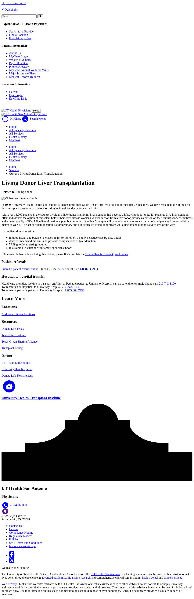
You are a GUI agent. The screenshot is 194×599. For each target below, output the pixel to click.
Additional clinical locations (18, 314)
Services (14, 170)
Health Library (18, 137)
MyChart (14, 140)
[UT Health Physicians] (16, 110)
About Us (15, 53)
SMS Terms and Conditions (25, 542)
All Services (16, 133)
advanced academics (53, 577)
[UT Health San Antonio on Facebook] (11, 555)
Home (12, 126)
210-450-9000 (18, 505)
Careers (13, 91)
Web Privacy (9, 584)
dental (154, 577)
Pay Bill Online (18, 63)
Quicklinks (11, 9)
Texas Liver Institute (14, 335)
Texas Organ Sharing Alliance (20, 341)
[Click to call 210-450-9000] (5, 505)
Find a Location (18, 34)
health (145, 577)
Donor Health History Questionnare (106, 254)
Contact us (15, 525)
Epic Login (16, 95)
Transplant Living (12, 348)
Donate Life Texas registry (17, 375)
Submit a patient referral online (20, 269)
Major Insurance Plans (22, 73)
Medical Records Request (24, 76)
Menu (36, 110)
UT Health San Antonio (16, 362)
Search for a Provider (21, 31)
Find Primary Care (20, 38)
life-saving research (79, 577)
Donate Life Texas (13, 328)
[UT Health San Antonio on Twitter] (11, 561)
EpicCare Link (18, 98)
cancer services (173, 577)
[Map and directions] (5, 511)
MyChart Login (18, 56)
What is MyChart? (20, 59)
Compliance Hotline (21, 532)
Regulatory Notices (20, 536)
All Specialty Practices (22, 130)
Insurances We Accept (22, 546)
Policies (13, 539)
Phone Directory (19, 66)
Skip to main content (14, 3)
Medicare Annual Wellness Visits (28, 70)
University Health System (17, 369)
